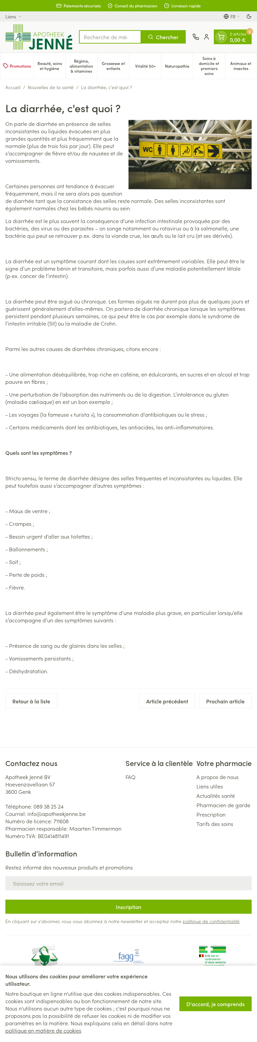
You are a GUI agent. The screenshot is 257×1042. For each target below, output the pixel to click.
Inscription (128, 906)
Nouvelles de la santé (51, 87)
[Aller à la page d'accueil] (38, 37)
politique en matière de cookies (43, 1030)
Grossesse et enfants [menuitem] (115, 65)
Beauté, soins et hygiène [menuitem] (51, 65)
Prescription (211, 814)
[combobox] (110, 37)
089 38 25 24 (48, 806)
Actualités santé (215, 795)
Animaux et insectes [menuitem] (243, 65)
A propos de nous (217, 776)
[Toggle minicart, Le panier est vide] (221, 37)
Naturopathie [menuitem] (179, 67)
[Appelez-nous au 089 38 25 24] (195, 36)
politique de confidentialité (211, 921)
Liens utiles (209, 786)
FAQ (130, 776)
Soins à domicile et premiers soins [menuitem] (212, 65)
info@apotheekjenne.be (56, 813)
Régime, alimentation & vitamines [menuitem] (83, 66)
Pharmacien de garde (223, 805)
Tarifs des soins (214, 823)
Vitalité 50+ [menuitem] (148, 67)
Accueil (12, 87)
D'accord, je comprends (215, 1004)
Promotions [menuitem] (20, 66)
